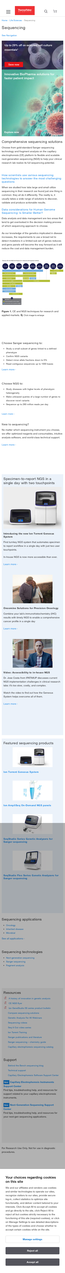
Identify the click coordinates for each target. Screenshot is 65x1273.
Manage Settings (32, 1239)
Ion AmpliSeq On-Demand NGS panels (27, 805)
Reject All (32, 1250)
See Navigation (9, 35)
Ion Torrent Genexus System (21, 771)
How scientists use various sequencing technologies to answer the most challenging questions (31, 178)
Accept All (32, 1262)
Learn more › (9, 369)
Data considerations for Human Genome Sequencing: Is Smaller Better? (28, 211)
